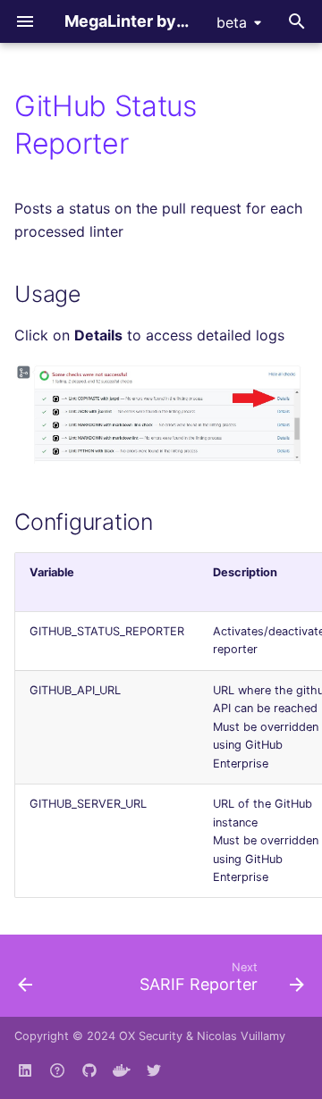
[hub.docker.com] (121, 1070)
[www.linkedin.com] (25, 1070)
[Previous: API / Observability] (25, 981)
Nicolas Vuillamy (241, 1036)
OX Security (150, 1036)
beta (231, 22)
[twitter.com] (154, 1070)
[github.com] (57, 1070)
